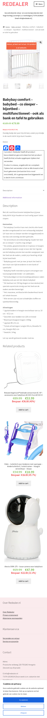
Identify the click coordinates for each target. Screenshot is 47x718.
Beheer (23, 706)
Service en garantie (10, 641)
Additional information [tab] (12, 197)
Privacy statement (10, 615)
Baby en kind (16, 27)
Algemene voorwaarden (12, 618)
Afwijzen (23, 713)
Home (8, 27)
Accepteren (23, 700)
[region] (23, 699)
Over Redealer (8, 612)
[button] (41, 42)
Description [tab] (7, 190)
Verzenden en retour (11, 638)
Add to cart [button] (23, 409)
